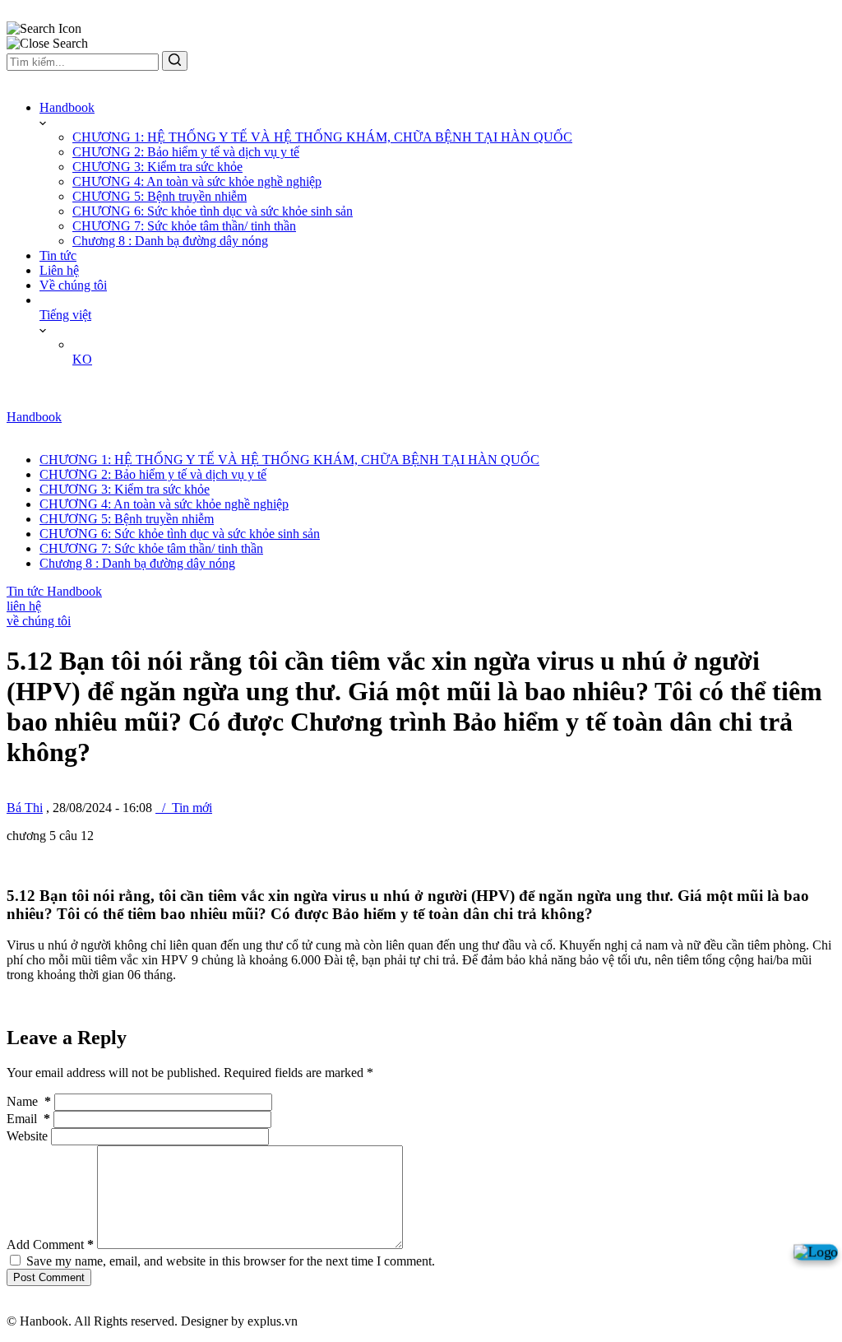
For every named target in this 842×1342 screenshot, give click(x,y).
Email (28, 1119)
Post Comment (49, 1277)
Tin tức (57, 255)
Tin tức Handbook (54, 591)
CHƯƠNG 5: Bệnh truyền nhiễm (159, 196)
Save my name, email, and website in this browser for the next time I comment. (230, 1261)
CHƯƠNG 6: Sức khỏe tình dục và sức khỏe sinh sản (212, 211)
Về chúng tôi (73, 285)
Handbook (67, 107)
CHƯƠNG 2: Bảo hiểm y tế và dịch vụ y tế (185, 152)
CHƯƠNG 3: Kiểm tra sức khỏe (157, 167)
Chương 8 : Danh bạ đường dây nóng (170, 241)
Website (27, 1136)
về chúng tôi (39, 621)
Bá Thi (25, 808)
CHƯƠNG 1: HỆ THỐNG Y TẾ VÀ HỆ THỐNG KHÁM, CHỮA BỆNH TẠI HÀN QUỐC (322, 137)
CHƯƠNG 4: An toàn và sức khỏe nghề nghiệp (197, 181)
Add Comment (50, 1244)
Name (29, 1101)
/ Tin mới (183, 808)
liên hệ (24, 606)
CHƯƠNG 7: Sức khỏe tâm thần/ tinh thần (184, 226)
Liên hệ (59, 270)
